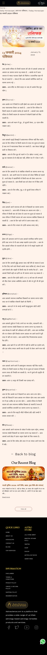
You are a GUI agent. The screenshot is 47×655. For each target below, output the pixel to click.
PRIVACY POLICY (11, 583)
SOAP (26, 548)
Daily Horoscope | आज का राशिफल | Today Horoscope (22, 11)
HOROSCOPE (10, 539)
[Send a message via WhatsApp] (43, 641)
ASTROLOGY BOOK (31, 555)
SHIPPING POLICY (11, 592)
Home (2, 8)
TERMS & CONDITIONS (10, 578)
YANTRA (27, 544)
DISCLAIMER (10, 573)
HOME (8, 532)
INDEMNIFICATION (11, 596)
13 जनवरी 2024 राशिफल (9, 13)
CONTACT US (10, 543)
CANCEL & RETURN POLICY (12, 587)
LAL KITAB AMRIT (30, 535)
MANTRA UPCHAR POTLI (30, 539)
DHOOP (27, 551)
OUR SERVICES (11, 550)
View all (23, 509)
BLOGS (8, 547)
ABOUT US (9, 536)
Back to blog (25, 454)
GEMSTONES (29, 559)
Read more (6, 497)
